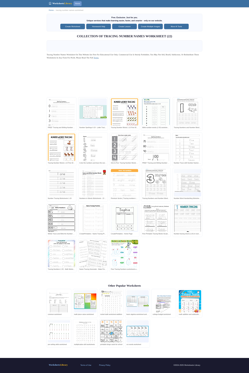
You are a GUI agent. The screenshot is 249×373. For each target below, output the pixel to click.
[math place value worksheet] (85, 301)
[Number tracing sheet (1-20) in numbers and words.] (187, 223)
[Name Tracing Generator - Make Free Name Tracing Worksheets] (93, 260)
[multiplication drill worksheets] (85, 334)
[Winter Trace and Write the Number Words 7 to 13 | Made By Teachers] (61, 222)
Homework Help (98, 26)
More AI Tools (176, 26)
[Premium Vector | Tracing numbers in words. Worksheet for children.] (124, 188)
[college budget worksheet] (164, 304)
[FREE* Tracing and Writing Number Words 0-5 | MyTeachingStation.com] (61, 116)
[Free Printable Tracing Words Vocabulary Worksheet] (156, 222)
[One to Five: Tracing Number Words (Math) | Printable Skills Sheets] (124, 151)
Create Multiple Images (150, 26)
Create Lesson (125, 26)
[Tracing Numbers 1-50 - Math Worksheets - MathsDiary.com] (61, 257)
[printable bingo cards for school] (111, 331)
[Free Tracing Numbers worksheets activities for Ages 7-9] (124, 259)
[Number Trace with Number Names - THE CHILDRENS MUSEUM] (187, 153)
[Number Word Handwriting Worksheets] (187, 182)
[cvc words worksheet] (137, 331)
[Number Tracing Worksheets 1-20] (61, 186)
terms (96, 58)
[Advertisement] (124, 79)
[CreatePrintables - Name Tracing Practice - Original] (93, 218)
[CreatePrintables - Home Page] (124, 218)
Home (77, 3)
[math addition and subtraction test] (190, 304)
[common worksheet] (59, 306)
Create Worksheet (72, 26)
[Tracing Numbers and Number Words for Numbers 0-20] (187, 113)
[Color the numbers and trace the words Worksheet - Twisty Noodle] (93, 151)
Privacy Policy (104, 365)
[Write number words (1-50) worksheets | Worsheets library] (156, 116)
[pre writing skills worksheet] (59, 331)
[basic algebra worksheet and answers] (137, 301)
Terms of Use (85, 365)
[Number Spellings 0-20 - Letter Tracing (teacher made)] (93, 112)
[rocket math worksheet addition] (111, 303)
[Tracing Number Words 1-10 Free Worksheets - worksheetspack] (124, 117)
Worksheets (58, 365)
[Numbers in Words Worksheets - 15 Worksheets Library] (93, 186)
